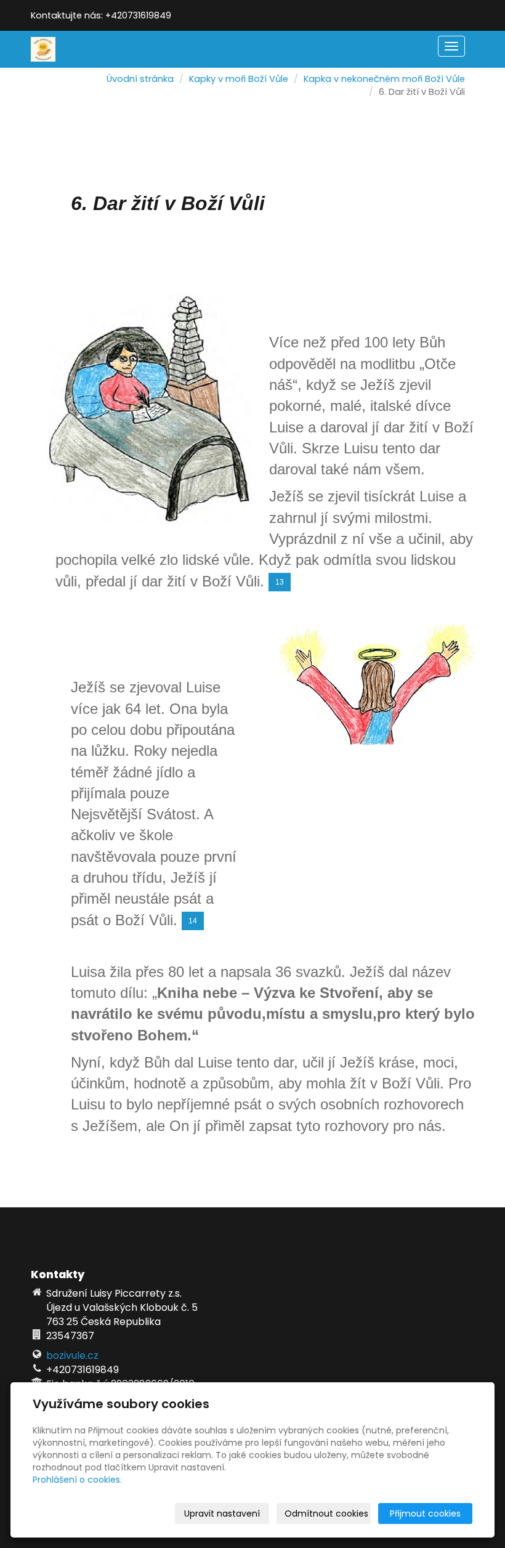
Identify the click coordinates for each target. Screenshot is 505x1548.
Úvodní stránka (140, 79)
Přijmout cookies (425, 1513)
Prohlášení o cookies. (77, 1479)
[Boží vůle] (43, 48)
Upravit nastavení (222, 1513)
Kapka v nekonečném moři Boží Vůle (384, 79)
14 (192, 921)
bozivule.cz (72, 1355)
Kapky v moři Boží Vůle (238, 79)
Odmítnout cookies (326, 1513)
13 (279, 582)
